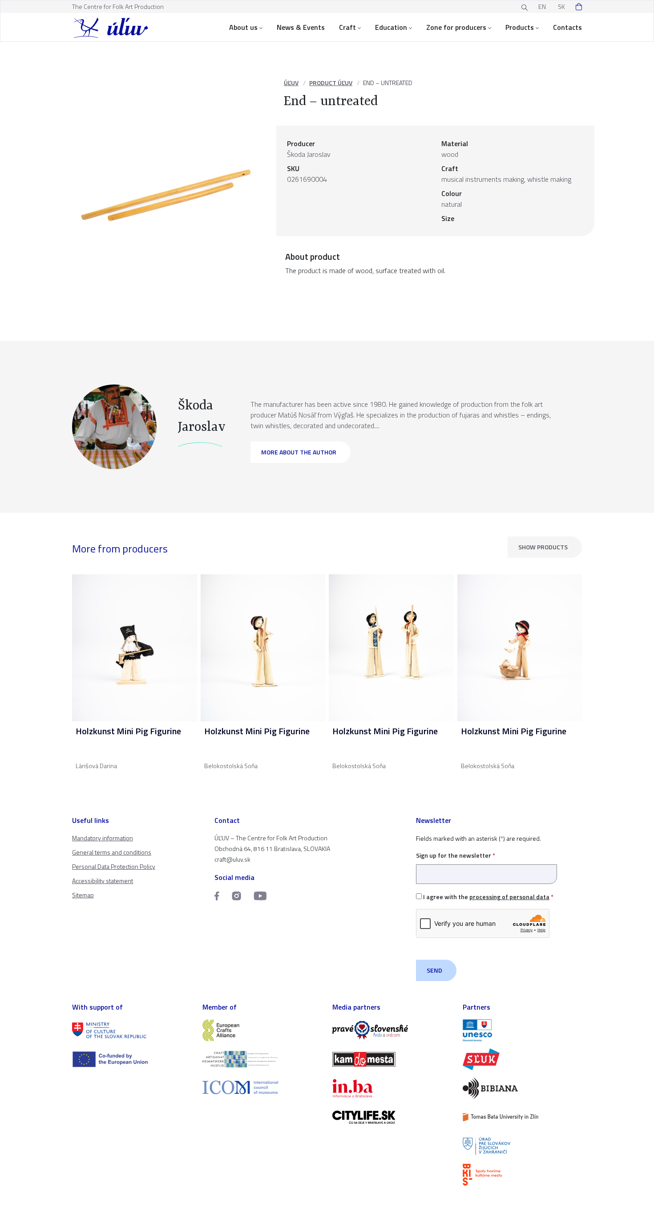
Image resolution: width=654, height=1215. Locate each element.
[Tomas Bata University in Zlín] (522, 1117)
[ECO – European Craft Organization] (262, 1059)
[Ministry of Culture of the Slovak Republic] (132, 1030)
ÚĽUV (291, 82)
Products (519, 27)
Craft (347, 27)
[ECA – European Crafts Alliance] (262, 1030)
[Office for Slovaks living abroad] (522, 1146)
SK (561, 6)
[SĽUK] (522, 1059)
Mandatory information (102, 838)
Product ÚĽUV (330, 82)
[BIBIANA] (522, 1088)
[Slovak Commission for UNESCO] (522, 1030)
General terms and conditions (111, 852)
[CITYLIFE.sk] (392, 1117)
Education (391, 27)
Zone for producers (456, 27)
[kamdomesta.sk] (392, 1059)
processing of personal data (509, 896)
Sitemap (83, 895)
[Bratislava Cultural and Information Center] (522, 1175)
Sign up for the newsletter (455, 855)
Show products (543, 547)
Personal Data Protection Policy (113, 866)
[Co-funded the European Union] (132, 1059)
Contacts (567, 27)
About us (243, 27)
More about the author (298, 452)
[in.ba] (392, 1088)
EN (542, 6)
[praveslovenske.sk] (392, 1030)
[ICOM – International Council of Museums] (262, 1087)
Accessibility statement (102, 880)
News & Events (301, 27)
